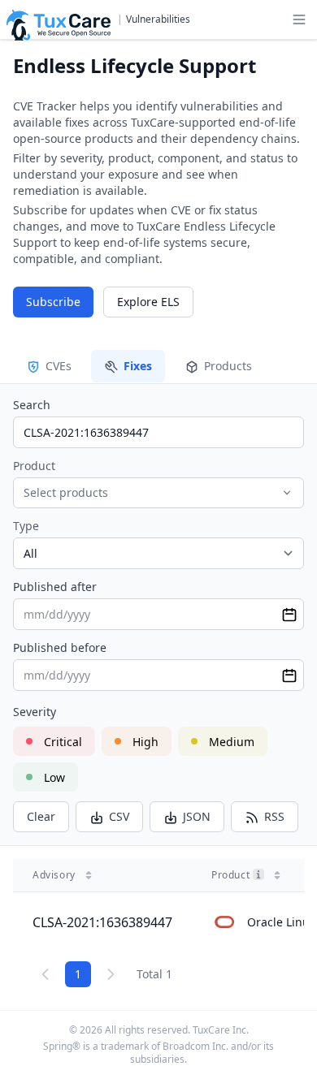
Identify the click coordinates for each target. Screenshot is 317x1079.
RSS (274, 816)
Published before (59, 647)
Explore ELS (148, 301)
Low (54, 777)
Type (26, 525)
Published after (55, 586)
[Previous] (46, 974)
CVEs (59, 365)
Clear (41, 816)
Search (31, 404)
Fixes (138, 365)
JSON (197, 816)
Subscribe (53, 301)
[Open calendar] (289, 614)
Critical (63, 741)
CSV (119, 816)
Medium (231, 741)
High (145, 741)
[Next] (111, 974)
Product (34, 465)
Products (228, 365)
